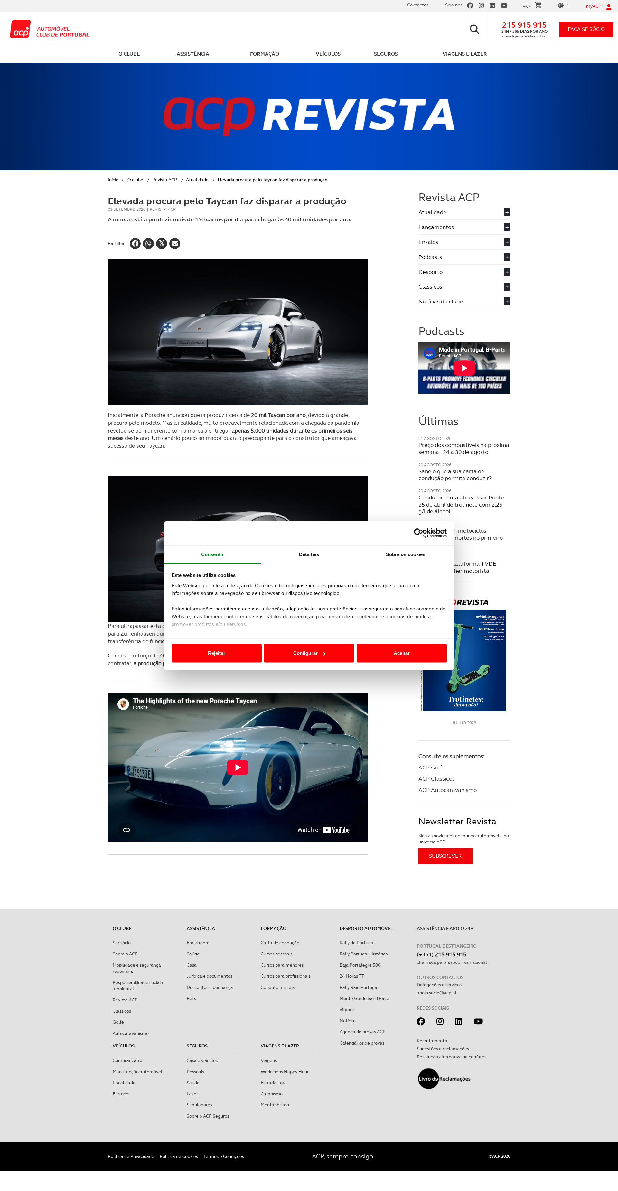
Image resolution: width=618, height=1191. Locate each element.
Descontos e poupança (210, 987)
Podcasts (463, 257)
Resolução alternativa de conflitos (451, 1057)
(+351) (441, 954)
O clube (135, 179)
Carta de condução (280, 942)
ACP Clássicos (436, 778)
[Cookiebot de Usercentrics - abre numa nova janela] (418, 533)
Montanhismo (275, 1105)
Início (113, 179)
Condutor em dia (278, 987)
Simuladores (199, 1105)
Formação (273, 928)
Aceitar (402, 653)
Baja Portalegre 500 (360, 965)
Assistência (201, 928)
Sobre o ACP (125, 954)
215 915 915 (524, 25)
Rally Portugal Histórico (364, 954)
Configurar (305, 653)
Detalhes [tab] (309, 554)
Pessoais (195, 1072)
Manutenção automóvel (137, 1072)
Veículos (124, 1046)
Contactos (417, 5)
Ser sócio (122, 942)
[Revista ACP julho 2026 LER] (464, 655)
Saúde (193, 954)
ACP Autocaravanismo (447, 790)
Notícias (348, 1021)
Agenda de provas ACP (363, 1032)
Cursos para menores (282, 965)
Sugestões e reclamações (443, 1049)
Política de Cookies (179, 1156)
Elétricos (121, 1094)
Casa (192, 965)
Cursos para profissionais (285, 976)
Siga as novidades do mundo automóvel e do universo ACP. (463, 839)
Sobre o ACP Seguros (208, 1116)
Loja (526, 5)
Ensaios (463, 242)
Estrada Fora (274, 1082)
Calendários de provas (362, 1043)
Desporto (463, 271)
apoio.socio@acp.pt (437, 993)
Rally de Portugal (357, 942)
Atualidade (197, 179)
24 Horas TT (352, 976)
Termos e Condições (223, 1156)
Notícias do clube (463, 301)
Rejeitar (216, 653)
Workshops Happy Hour (285, 1072)
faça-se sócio (586, 29)
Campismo (272, 1094)
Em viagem (198, 942)
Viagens (269, 1060)
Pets (191, 998)
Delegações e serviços (439, 985)
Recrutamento (432, 1041)
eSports (347, 1009)
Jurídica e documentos (209, 976)
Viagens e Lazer (280, 1046)
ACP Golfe (431, 767)
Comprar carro (127, 1060)
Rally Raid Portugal (359, 987)
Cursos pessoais (276, 954)
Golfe (118, 1022)
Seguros (197, 1046)
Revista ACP (164, 179)
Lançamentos (463, 227)
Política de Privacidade (131, 1156)
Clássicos (463, 286)
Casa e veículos (202, 1060)
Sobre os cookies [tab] (406, 554)
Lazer (192, 1094)
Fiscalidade (124, 1082)
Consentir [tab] (212, 554)
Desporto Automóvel (366, 928)
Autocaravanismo (131, 1033)
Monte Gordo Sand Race (364, 998)
